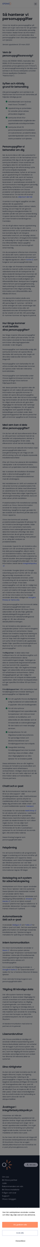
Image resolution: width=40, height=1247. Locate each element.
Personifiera (20, 1241)
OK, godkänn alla (20, 1225)
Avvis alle (20, 1233)
